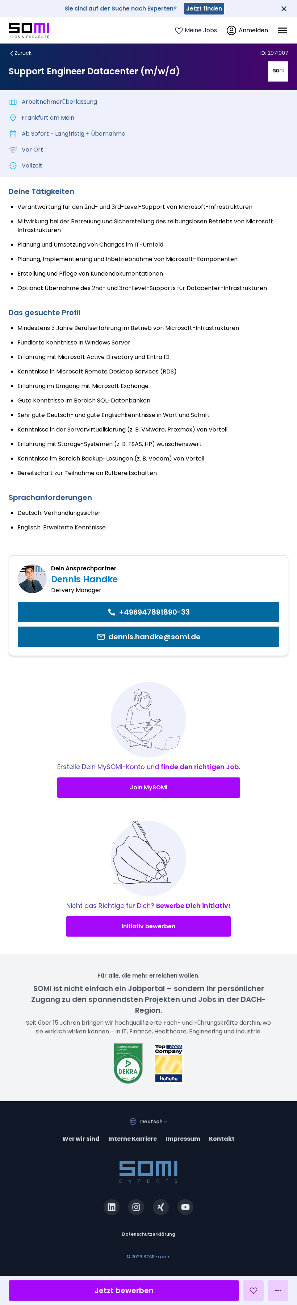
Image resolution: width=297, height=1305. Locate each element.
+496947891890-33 (154, 612)
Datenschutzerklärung (148, 1234)
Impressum (183, 1139)
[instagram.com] (136, 1207)
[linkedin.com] (112, 1207)
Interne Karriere (132, 1139)
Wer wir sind (81, 1139)
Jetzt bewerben (124, 1290)
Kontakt (222, 1139)
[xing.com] (161, 1207)
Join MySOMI (148, 787)
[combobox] (154, 1121)
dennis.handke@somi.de (154, 637)
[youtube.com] (185, 1207)
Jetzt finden (204, 8)
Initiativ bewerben (148, 926)
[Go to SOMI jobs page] (29, 30)
